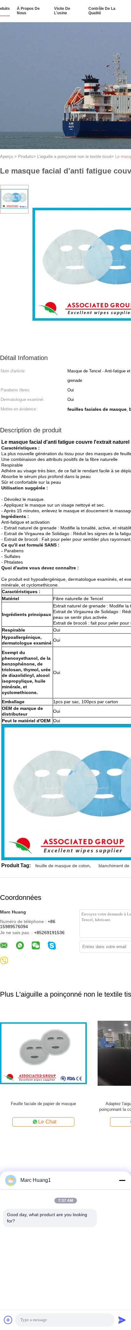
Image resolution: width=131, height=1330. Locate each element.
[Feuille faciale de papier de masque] (43, 1053)
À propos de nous (28, 10)
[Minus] (122, 1180)
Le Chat (47, 1122)
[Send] (122, 1320)
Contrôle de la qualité (101, 10)
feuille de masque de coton (62, 865)
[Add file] (8, 1320)
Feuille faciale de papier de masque (43, 1103)
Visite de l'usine (62, 10)
